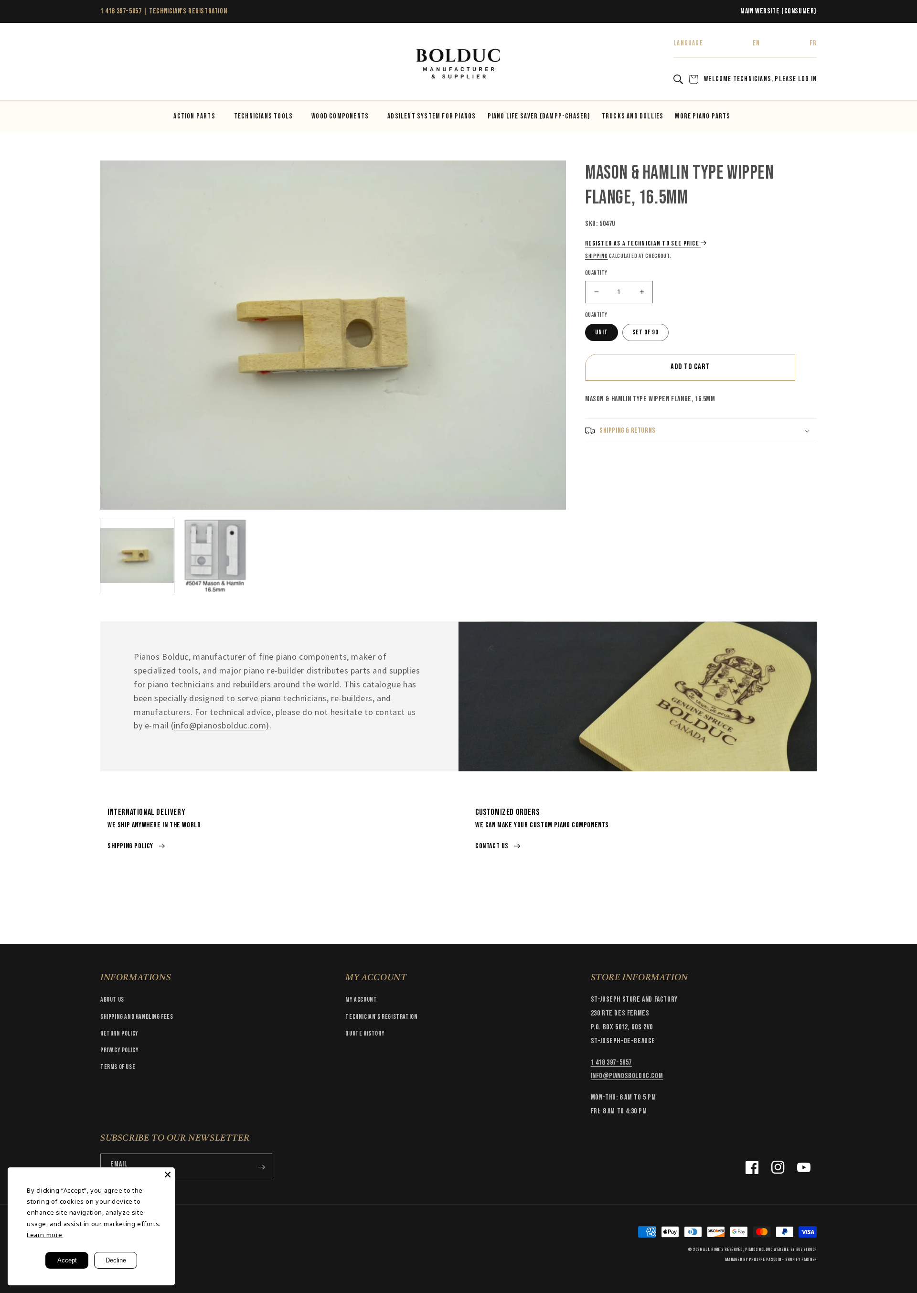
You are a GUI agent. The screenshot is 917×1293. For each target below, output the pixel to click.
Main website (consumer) (778, 11)
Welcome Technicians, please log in (760, 79)
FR (813, 43)
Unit (601, 332)
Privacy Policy (119, 1050)
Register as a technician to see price (642, 243)
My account (361, 999)
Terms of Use (117, 1067)
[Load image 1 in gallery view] (137, 556)
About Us (112, 999)
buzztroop (806, 1249)
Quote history (364, 1033)
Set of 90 (645, 332)
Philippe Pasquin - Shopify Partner (783, 1259)
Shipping (596, 256)
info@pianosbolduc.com (220, 725)
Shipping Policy (130, 846)
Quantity (596, 273)
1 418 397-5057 (120, 11)
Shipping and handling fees (136, 1017)
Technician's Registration (188, 11)
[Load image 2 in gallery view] (215, 556)
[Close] (167, 1174)
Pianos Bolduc (758, 1249)
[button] (110, 64)
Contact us (492, 846)
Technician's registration (381, 1017)
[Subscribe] (261, 1167)
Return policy (119, 1033)
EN (756, 43)
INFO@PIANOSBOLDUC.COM (627, 1075)
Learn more (45, 1234)
